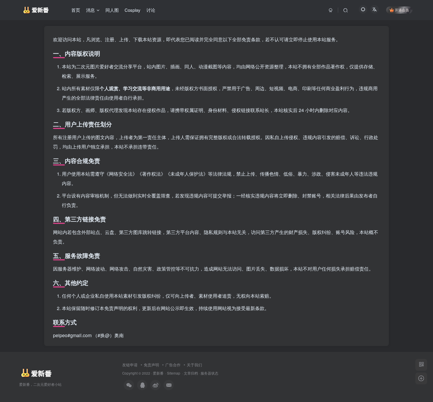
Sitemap (173, 373)
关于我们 (194, 365)
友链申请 (130, 365)
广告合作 (173, 365)
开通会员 (402, 9)
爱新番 (158, 373)
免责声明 (151, 365)
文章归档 (191, 373)
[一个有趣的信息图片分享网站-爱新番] (35, 372)
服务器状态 (209, 373)
